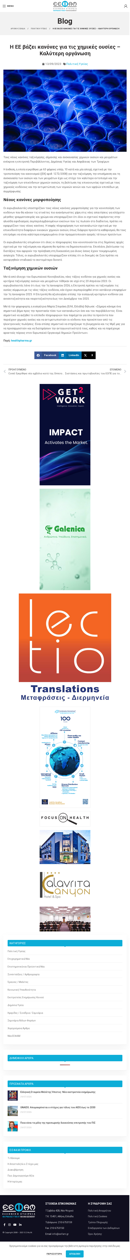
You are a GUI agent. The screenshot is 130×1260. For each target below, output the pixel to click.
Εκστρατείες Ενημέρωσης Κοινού (26, 997)
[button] (46, 355)
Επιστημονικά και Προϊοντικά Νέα (26, 966)
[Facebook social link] (5, 1224)
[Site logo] (65, 5)
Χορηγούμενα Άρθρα (19, 1028)
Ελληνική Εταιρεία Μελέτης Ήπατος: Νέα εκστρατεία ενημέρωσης (57, 1092)
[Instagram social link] (9, 1224)
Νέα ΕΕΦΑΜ (14, 1036)
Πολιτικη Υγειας (39, 29)
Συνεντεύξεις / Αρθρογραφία (23, 974)
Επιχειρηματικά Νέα (19, 959)
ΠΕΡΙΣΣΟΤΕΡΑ (54, 1254)
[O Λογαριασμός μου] (125, 6)
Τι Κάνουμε (14, 1158)
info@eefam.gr (60, 1234)
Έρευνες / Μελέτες (18, 982)
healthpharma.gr (21, 340)
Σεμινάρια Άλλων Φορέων (22, 1020)
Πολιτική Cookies (97, 1216)
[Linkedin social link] (20, 1224)
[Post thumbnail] (13, 1096)
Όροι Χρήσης (95, 1234)
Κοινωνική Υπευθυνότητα (22, 989)
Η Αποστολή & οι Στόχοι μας (23, 1164)
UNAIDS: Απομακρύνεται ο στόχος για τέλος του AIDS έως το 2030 (57, 1107)
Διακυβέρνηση (15, 1169)
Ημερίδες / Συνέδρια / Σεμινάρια (25, 1013)
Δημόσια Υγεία (16, 1005)
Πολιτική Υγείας (77, 64)
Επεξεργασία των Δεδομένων (104, 1228)
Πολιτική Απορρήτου (99, 1210)
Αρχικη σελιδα (18, 29)
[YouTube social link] (14, 1224)
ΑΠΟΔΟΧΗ (74, 1254)
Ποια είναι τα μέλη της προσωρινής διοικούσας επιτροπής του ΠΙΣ (57, 1122)
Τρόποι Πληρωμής (98, 1222)
